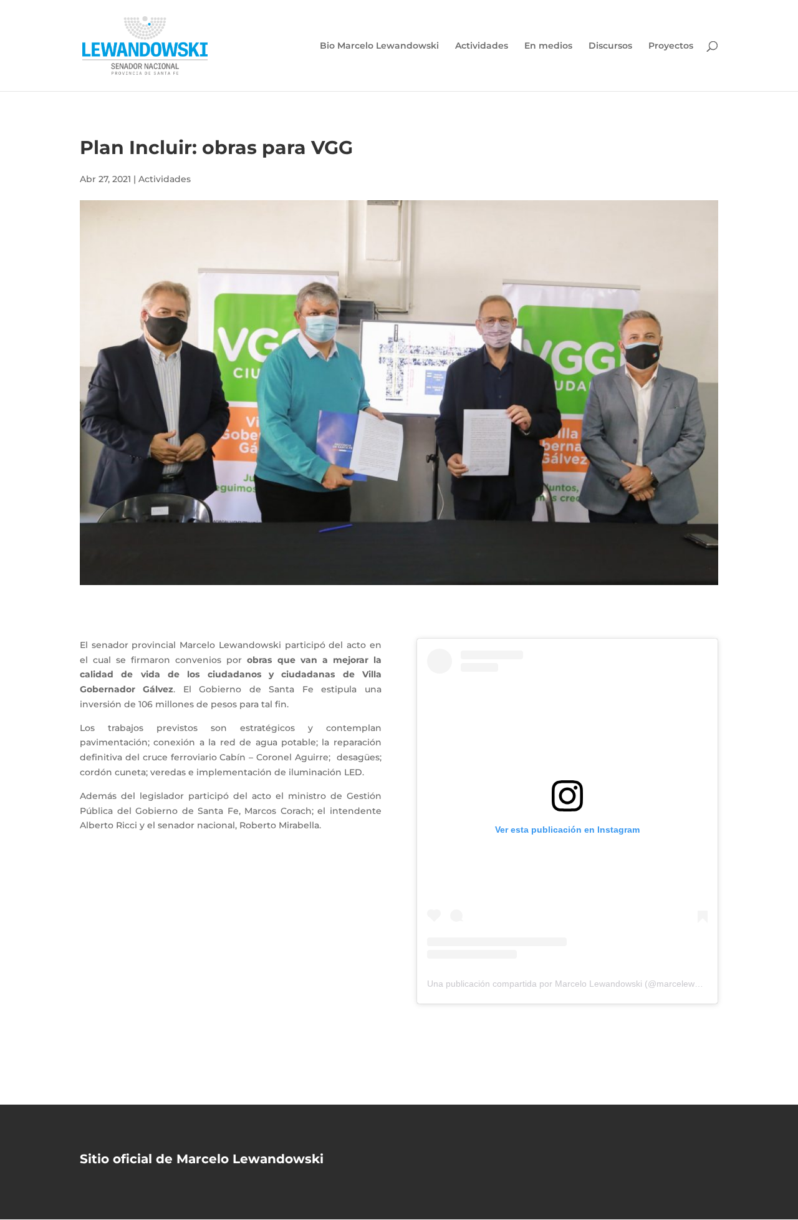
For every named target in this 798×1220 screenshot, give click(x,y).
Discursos (610, 46)
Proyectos (670, 46)
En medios (548, 46)
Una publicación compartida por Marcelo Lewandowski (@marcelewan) (567, 984)
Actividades (481, 46)
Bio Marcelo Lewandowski (379, 46)
